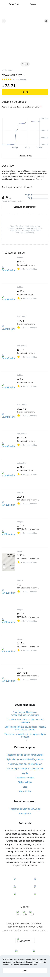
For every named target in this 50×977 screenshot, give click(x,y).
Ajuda (25, 773)
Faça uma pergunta (25, 778)
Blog (25, 787)
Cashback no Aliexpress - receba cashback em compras (25, 713)
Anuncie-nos (25, 813)
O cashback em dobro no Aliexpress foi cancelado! (25, 720)
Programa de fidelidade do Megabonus (25, 755)
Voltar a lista (4, 21)
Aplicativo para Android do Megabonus (25, 759)
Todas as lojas (25, 782)
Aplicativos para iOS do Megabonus (25, 764)
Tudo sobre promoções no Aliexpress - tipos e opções (25, 735)
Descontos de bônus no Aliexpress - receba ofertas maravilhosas (25, 728)
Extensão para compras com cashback (25, 768)
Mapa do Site (25, 791)
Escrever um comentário (25, 207)
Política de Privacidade (35, 930)
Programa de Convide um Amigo (25, 809)
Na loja (25, 92)
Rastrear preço (25, 156)
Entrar (33, 4)
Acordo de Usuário (12, 930)
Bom (25, 970)
